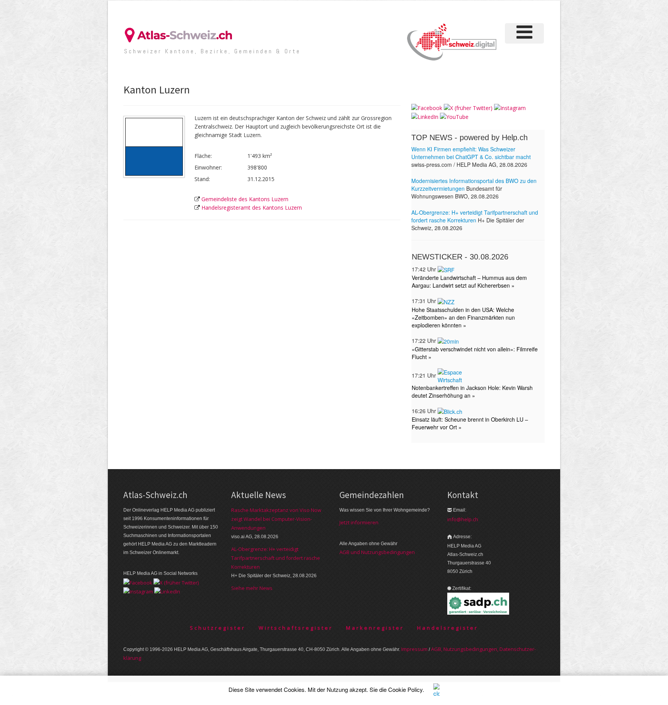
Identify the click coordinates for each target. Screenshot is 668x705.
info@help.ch (462, 519)
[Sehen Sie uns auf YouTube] (454, 116)
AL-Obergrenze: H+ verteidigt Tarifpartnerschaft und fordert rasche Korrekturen (275, 558)
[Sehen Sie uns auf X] (468, 107)
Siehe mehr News (252, 588)
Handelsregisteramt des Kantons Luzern (251, 207)
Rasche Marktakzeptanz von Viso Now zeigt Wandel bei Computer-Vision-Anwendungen (276, 519)
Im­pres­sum (414, 649)
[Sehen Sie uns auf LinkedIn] (424, 116)
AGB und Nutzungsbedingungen (377, 552)
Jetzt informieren (358, 522)
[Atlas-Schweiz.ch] (181, 34)
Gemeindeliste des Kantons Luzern (244, 199)
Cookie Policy (405, 689)
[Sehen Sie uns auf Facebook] (426, 107)
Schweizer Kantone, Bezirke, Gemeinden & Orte (212, 51)
